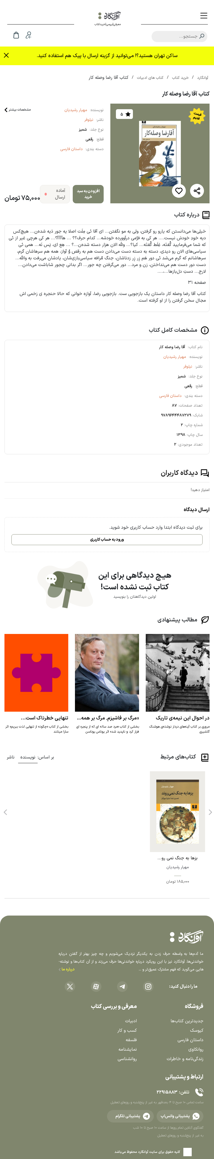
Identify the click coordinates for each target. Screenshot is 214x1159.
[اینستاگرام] (148, 986)
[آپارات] (96, 986)
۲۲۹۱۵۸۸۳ (167, 1092)
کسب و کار (127, 1030)
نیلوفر (88, 120)
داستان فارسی (71, 149)
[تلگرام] (122, 986)
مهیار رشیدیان (75, 110)
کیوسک (196, 1030)
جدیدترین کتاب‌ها (187, 1021)
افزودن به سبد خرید (88, 194)
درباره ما (67, 969)
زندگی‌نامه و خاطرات (185, 1059)
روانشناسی (127, 1059)
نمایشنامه (127, 1049)
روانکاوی (195, 1049)
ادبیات (131, 1021)
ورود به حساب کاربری (107, 540)
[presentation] (209, 810)
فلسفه (131, 1040)
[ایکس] (70, 986)
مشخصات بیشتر (20, 109)
